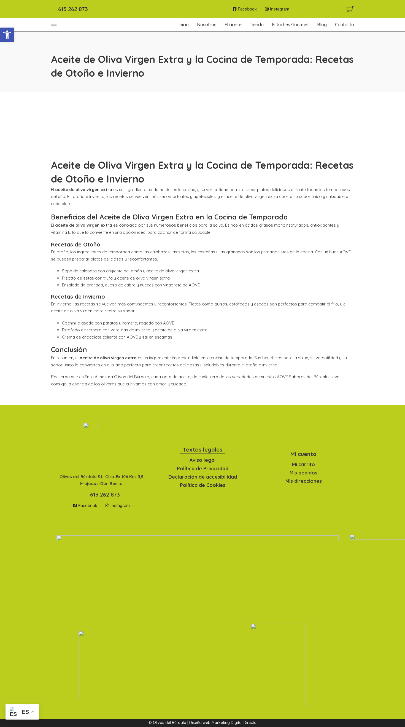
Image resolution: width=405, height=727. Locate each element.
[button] (7, 35)
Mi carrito (303, 464)
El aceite (233, 24)
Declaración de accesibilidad (202, 477)
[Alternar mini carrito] (350, 9)
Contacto (344, 24)
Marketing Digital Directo (234, 722)
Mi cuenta (303, 453)
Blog (322, 24)
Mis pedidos (303, 473)
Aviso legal (203, 460)
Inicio (184, 24)
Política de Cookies (202, 485)
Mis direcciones (303, 481)
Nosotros (206, 24)
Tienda (257, 24)
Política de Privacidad (202, 468)
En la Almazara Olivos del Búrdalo (117, 376)
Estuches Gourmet (290, 24)
